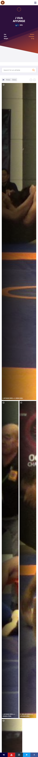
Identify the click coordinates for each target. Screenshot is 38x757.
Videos (14, 80)
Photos (8, 80)
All (3, 80)
